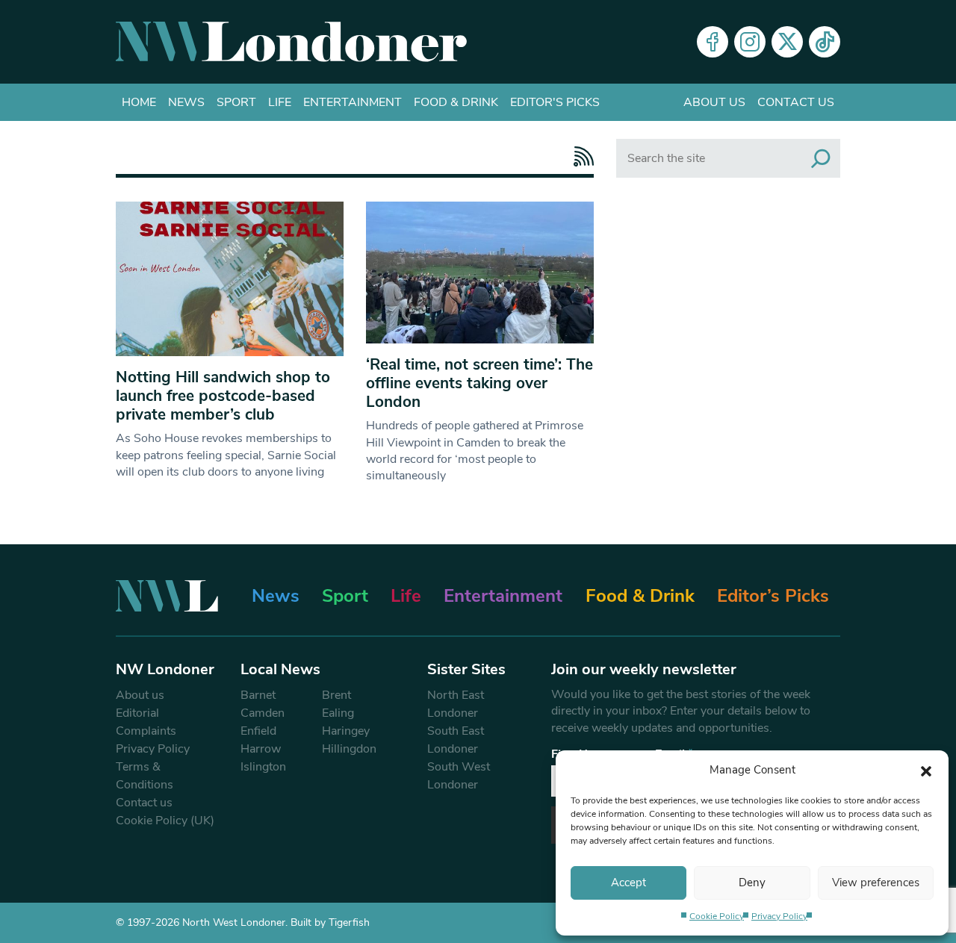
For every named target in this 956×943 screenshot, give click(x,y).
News (186, 102)
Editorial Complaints (146, 722)
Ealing (338, 713)
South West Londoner (458, 776)
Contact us (795, 102)
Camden (262, 713)
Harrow (260, 749)
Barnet (258, 695)
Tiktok (824, 41)
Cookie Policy (716, 916)
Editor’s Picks (773, 596)
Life (279, 102)
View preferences (875, 882)
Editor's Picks (555, 102)
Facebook (712, 41)
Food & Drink (456, 102)
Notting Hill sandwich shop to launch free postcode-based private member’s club (223, 396)
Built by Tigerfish (330, 922)
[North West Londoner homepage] (291, 42)
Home (139, 102)
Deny (752, 882)
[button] (926, 769)
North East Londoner (455, 704)
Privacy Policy (779, 916)
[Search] (820, 158)
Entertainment (352, 102)
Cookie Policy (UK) (165, 820)
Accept (628, 882)
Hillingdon (349, 749)
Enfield (258, 731)
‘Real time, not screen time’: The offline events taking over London (479, 383)
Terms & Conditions (144, 776)
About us (714, 102)
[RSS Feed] (580, 156)
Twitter (787, 41)
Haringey (346, 731)
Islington (263, 767)
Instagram (750, 41)
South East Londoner (455, 740)
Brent (336, 695)
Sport (236, 102)
